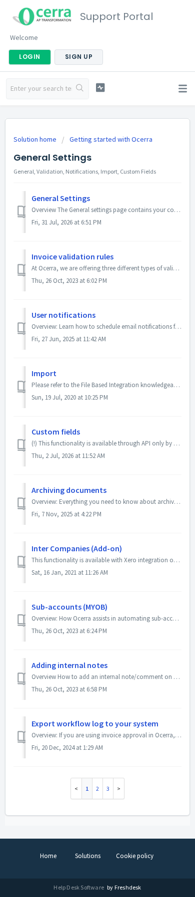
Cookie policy (135, 856)
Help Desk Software (79, 887)
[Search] (80, 89)
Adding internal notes (70, 665)
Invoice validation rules (73, 256)
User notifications (64, 315)
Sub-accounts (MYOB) (70, 607)
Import (44, 373)
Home (48, 856)
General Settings (61, 198)
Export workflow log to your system (95, 723)
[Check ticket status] (100, 87)
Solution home (36, 139)
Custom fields (56, 432)
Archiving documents (69, 490)
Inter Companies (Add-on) (77, 548)
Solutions (87, 856)
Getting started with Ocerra (111, 139)
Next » (119, 788)
